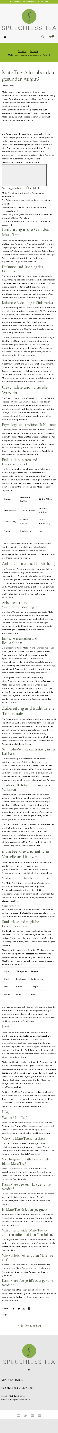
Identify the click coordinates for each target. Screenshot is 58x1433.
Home (23, 51)
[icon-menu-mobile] (5, 36)
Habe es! (9, 1429)
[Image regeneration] (24, 175)
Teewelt (34, 51)
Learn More (16, 1425)
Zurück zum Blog (31, 1325)
